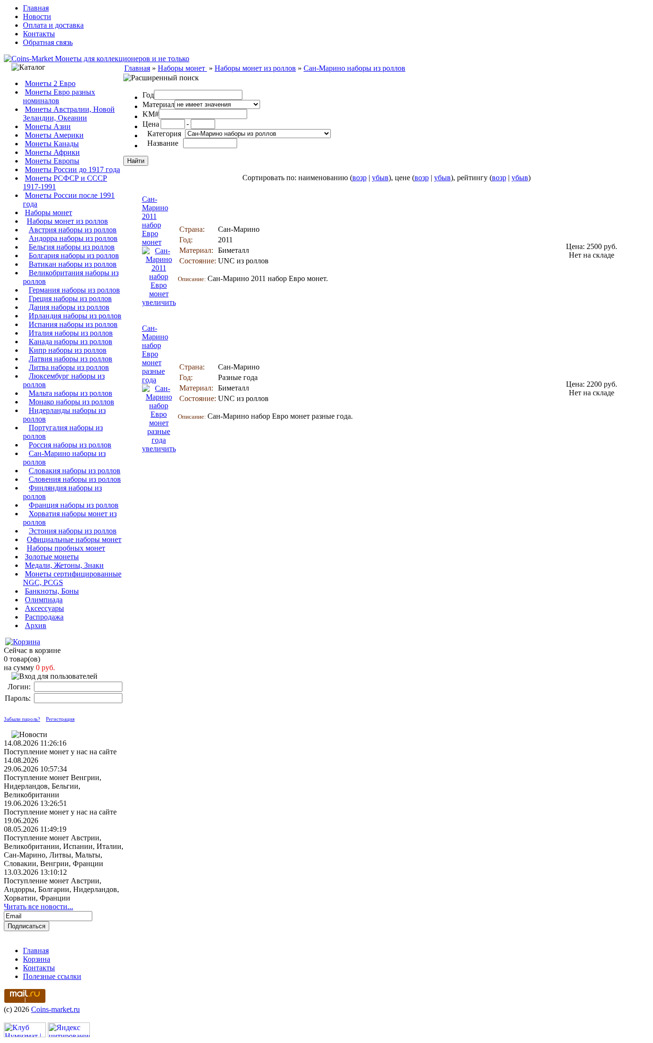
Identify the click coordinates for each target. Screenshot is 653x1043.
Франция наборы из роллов (74, 505)
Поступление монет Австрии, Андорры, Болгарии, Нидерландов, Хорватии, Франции (61, 889)
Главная (36, 8)
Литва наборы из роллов (69, 367)
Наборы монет (48, 212)
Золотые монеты (52, 557)
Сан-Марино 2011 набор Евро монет (155, 220)
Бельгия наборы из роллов (72, 247)
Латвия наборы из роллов (70, 359)
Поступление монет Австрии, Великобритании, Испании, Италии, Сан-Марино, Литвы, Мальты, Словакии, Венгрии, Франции (63, 851)
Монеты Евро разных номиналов (59, 96)
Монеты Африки (52, 152)
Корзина (36, 959)
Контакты (39, 34)
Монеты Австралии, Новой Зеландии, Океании (69, 113)
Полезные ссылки (52, 976)
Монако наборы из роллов (71, 402)
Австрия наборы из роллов (73, 230)
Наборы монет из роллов (67, 221)
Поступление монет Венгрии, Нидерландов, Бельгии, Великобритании (52, 786)
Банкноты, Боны (52, 591)
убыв (380, 178)
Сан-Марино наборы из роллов (354, 68)
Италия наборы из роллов (71, 333)
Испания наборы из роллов (73, 324)
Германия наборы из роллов (74, 290)
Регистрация (60, 719)
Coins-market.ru (55, 1009)
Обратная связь (48, 42)
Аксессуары (44, 608)
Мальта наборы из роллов (70, 393)
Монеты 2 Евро (50, 83)
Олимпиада (44, 600)
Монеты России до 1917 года (72, 169)
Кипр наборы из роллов (68, 350)
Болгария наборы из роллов (74, 255)
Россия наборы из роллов (70, 445)
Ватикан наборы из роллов (73, 264)
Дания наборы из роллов (69, 307)
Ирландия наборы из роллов (75, 316)
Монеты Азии (48, 126)
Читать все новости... (38, 906)
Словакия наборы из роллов (74, 471)
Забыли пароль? (22, 719)
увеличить (159, 302)
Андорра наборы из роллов (73, 238)
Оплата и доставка (53, 25)
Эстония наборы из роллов (73, 531)
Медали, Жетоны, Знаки (64, 565)
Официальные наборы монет (74, 539)
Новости (37, 16)
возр (359, 178)
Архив (35, 625)
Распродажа (44, 617)
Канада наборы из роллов (70, 341)
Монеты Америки (54, 135)
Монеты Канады (52, 144)
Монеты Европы (52, 161)
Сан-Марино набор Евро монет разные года (155, 354)
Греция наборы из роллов (70, 298)
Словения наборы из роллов (75, 479)
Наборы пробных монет (66, 548)
